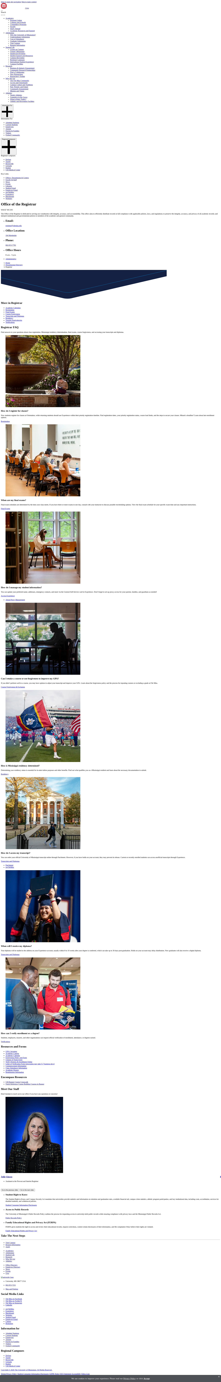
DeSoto (8, 160)
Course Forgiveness (13, 314)
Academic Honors (12, 1070)
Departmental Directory (14, 265)
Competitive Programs (18, 25)
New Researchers (16, 74)
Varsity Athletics (16, 95)
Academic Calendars (13, 308)
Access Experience (8, 596)
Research (9, 66)
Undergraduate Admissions (20, 37)
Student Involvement (17, 54)
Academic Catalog (12, 1054)
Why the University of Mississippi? (23, 35)
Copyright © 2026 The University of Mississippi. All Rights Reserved (26, 1370)
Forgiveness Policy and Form (16, 1058)
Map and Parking (12, 1289)
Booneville (9, 164)
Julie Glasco (6, 1177)
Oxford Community (13, 135)
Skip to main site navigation (11, 2)
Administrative (11, 259)
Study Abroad (15, 29)
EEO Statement (65, 1374)
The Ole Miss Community (19, 81)
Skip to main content (29, 2)
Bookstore (9, 1324)
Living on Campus (17, 49)
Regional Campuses (17, 60)
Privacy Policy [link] (129, 1378)
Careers (8, 1321)
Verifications (10, 322)
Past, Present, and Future (19, 87)
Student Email (11, 188)
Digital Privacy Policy (9, 1374)
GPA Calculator (11, 1051)
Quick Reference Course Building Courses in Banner (25, 1084)
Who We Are (10, 79)
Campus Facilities (16, 64)
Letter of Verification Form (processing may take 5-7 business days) (30, 1064)
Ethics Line (85, 1374)
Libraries (9, 186)
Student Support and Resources (21, 56)
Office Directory (11, 1265)
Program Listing (16, 20)
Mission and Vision (17, 91)
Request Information (17, 45)
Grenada (9, 166)
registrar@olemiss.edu (14, 226)
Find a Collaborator (17, 72)
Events (8, 184)
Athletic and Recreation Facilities (22, 101)
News (8, 182)
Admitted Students (12, 123)
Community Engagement (19, 89)
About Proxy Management (15, 600)
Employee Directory (13, 1267)
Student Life (10, 47)
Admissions (10, 33)
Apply (8, 1247)
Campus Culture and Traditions (21, 85)
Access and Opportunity (19, 83)
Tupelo (8, 162)
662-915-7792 (11, 245)
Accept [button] (147, 1378)
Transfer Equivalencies (14, 320)
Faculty (13, 27)
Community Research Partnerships (22, 70)
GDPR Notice (54, 1374)
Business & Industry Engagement (22, 68)
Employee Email (12, 190)
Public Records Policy (14, 1218)
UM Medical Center (13, 170)
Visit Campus (15, 43)
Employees (10, 127)
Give (27, 8)
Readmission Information (15, 1072)
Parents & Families (12, 131)
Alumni (8, 129)
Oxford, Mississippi (17, 52)
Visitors (8, 133)
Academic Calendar (13, 1056)
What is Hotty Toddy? (18, 99)
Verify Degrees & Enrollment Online (19, 1062)
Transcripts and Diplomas (15, 316)
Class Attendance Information (16, 1068)
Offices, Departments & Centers (17, 178)
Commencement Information (16, 1066)
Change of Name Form (14, 1060)
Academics (10, 18)
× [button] (219, 1376)
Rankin (8, 168)
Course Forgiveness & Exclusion (13, 687)
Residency (9, 318)
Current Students (12, 125)
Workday (9, 199)
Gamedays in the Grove (18, 97)
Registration (10, 310)
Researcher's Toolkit (17, 76)
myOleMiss (10, 192)
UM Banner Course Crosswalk (17, 1082)
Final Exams (10, 312)
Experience (10, 194)
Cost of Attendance (17, 39)
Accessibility (76, 1374)
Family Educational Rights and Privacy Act (21, 1231)
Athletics (9, 93)
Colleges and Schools (18, 22)
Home (8, 263)
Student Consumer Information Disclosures (21, 1205)
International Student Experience (22, 62)
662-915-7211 (11, 1285)
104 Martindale (11, 235)
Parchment (9, 865)
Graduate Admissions (18, 41)
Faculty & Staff (11, 180)
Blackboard (10, 196)
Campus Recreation (17, 58)
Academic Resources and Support (22, 31)
